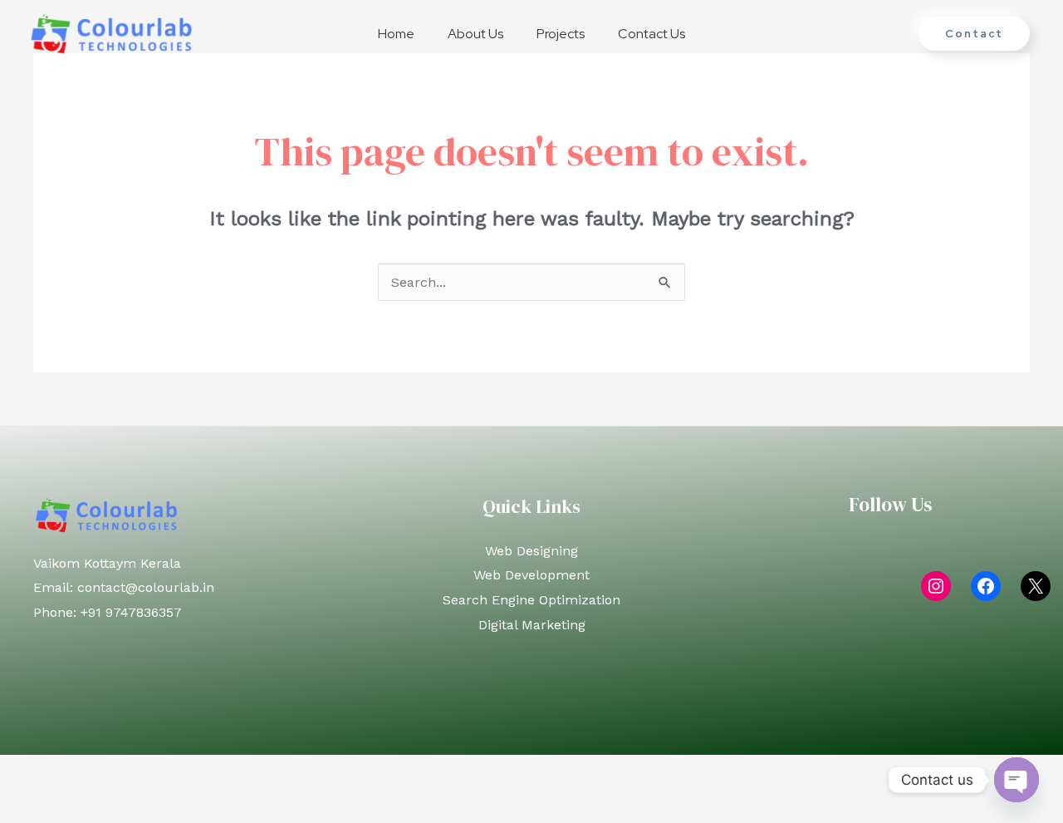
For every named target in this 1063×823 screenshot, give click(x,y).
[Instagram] (936, 586)
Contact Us (651, 33)
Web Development (531, 575)
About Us (475, 33)
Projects (560, 33)
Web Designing (531, 551)
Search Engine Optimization (531, 600)
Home (396, 33)
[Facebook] (986, 586)
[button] (974, 34)
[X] (1036, 586)
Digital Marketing (531, 625)
